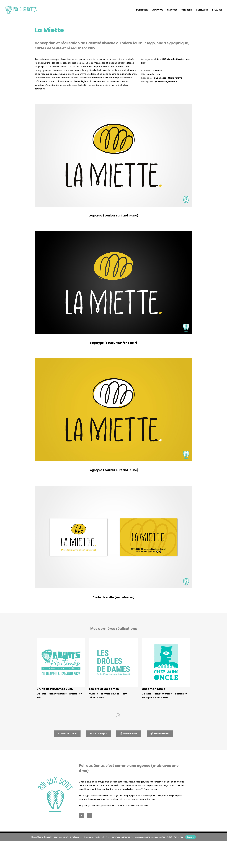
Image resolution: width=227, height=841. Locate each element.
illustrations (118, 805)
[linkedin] (81, 815)
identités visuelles (123, 781)
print (102, 785)
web (108, 785)
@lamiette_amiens (166, 81)
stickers (144, 805)
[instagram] (89, 815)
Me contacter (161, 733)
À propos (157, 9)
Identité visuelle (166, 59)
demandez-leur (147, 799)
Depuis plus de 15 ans (90, 781)
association (85, 799)
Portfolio (142, 9)
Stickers (186, 9)
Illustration (182, 59)
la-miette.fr (153, 74)
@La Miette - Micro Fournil (167, 77)
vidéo (116, 785)
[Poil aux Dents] (21, 10)
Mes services (130, 733)
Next (118, 715)
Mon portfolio (69, 733)
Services (172, 9)
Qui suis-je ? (100, 733)
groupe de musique (108, 799)
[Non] (223, 837)
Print (143, 62)
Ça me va (190, 837)
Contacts (202, 9)
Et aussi (217, 9)
